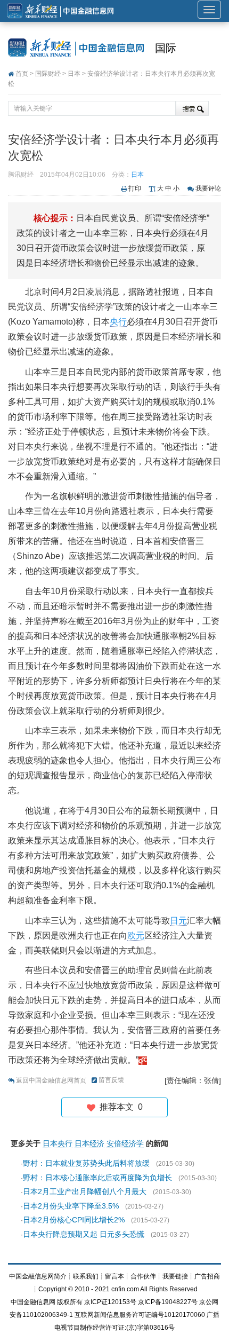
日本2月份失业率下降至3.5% (71, 1206)
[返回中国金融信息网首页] (142, 1059)
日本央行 (57, 1143)
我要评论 (208, 188)
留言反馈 (111, 1080)
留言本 (114, 1276)
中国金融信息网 (33, 1302)
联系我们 (86, 1276)
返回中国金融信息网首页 (51, 1080)
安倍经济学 (125, 1143)
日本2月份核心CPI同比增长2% (74, 1219)
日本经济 (89, 1143)
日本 (74, 73)
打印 (134, 188)
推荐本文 (119, 1106)
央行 (118, 321)
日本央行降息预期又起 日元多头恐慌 (83, 1234)
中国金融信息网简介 (38, 1276)
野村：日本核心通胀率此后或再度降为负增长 (97, 1177)
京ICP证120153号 (110, 1302)
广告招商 (207, 1276)
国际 (165, 48)
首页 (21, 73)
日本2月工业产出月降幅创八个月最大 (84, 1191)
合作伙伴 (143, 1276)
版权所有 (70, 1302)
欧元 (135, 935)
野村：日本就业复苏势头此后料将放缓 (86, 1163)
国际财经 (48, 73)
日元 (178, 920)
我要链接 (175, 1276)
